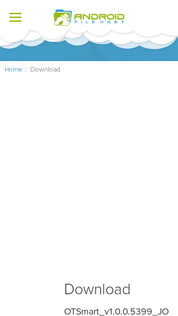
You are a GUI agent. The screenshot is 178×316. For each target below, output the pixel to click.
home (13, 69)
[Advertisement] (89, 185)
